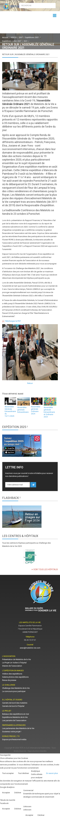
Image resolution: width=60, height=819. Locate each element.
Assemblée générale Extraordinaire (23, 409)
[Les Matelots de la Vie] (15, 6)
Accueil (5, 37)
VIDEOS (13, 37)
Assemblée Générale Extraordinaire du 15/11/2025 (10, 411)
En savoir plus (52, 773)
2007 (21, 37)
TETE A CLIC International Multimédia (35, 748)
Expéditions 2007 (32, 37)
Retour (30, 383)
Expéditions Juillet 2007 (11, 41)
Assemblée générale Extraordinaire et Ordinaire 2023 (49, 412)
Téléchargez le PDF (13, 321)
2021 (26, 41)
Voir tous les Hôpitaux (45, 569)
